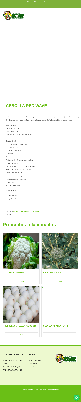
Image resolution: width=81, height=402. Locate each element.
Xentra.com (56, 389)
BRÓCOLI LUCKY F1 (52, 272)
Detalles (22, 281)
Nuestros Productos (35, 360)
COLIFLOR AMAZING (14, 272)
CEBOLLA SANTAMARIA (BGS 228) (20, 326)
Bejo (13, 214)
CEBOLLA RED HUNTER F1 (55, 326)
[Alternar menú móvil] (77, 14)
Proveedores (33, 364)
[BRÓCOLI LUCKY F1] (60, 251)
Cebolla (15, 211)
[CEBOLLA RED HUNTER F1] (60, 304)
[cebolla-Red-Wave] (40, 63)
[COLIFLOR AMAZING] (21, 251)
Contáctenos (33, 367)
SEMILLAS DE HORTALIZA (29, 211)
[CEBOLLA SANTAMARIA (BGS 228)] (21, 304)
